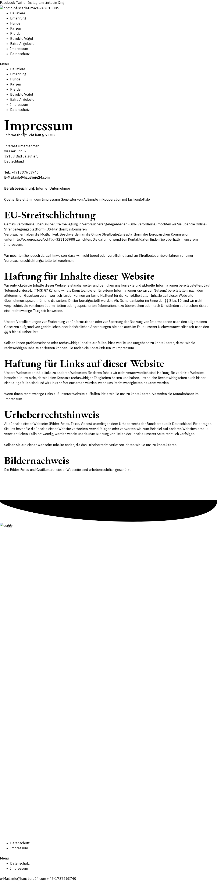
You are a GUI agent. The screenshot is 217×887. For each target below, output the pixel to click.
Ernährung (18, 18)
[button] (108, 63)
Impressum (19, 49)
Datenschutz (20, 54)
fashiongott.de (139, 199)
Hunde (15, 23)
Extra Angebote (22, 43)
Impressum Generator (59, 199)
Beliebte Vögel (21, 38)
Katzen (15, 28)
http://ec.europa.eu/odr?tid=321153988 (44, 239)
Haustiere (17, 13)
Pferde (15, 33)
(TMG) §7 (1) (43, 290)
